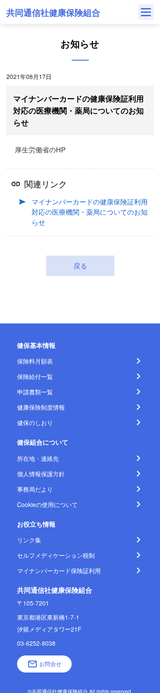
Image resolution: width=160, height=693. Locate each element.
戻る (80, 266)
